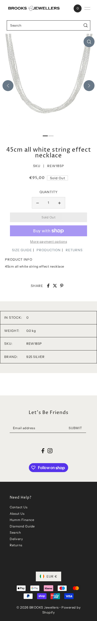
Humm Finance (22, 520)
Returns (16, 545)
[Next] (89, 85)
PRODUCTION (49, 250)
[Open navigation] (87, 8)
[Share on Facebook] (48, 286)
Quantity (49, 192)
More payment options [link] (48, 241)
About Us (17, 514)
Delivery (16, 539)
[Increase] (59, 202)
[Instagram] (50, 450)
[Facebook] (43, 450)
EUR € (52, 576)
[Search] (85, 25)
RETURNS (74, 250)
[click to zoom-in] (89, 41)
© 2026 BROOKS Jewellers (37, 607)
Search (15, 532)
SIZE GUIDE (22, 250)
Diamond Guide (22, 526)
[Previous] (7, 85)
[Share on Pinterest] (62, 286)
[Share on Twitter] (55, 286)
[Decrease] (37, 202)
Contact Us (18, 507)
